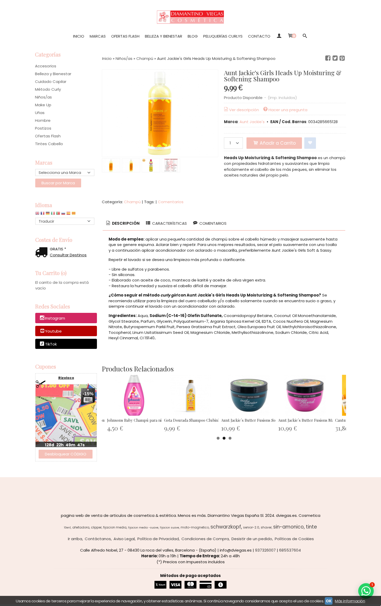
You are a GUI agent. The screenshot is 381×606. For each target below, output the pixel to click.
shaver (266, 527)
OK (328, 601)
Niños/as (43, 97)
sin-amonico (288, 526)
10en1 (67, 528)
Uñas (40, 112)
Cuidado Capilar (50, 81)
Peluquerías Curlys (223, 36)
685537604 (290, 550)
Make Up (43, 105)
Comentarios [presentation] (212, 223)
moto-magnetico (195, 527)
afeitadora (80, 527)
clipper (96, 527)
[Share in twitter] (335, 58)
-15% (88, 393)
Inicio (78, 36)
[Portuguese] (58, 214)
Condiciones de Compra (205, 538)
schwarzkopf (225, 526)
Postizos (43, 128)
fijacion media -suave (143, 528)
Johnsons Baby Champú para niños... (138, 420)
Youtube (53, 331)
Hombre (43, 120)
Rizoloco (66, 377)
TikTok (51, 344)
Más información (350, 601)
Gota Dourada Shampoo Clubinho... (194, 420)
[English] (37, 214)
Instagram (55, 318)
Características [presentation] (169, 223)
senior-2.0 (251, 527)
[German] (48, 214)
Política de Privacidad (158, 538)
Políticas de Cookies (294, 538)
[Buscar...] (305, 36)
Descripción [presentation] (125, 223)
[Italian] (53, 214)
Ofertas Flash (125, 36)
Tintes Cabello (49, 143)
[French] (42, 214)
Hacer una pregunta (288, 109)
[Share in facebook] (327, 58)
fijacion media (114, 527)
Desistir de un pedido (251, 538)
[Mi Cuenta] (279, 36)
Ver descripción (244, 109)
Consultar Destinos (68, 255)
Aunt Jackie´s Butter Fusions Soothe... (253, 420)
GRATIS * (58, 249)
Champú (132, 202)
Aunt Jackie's (252, 121)
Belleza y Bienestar (163, 36)
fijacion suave (169, 528)
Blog (193, 36)
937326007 (265, 550)
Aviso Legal (124, 538)
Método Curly (48, 89)
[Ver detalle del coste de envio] (42, 252)
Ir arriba (75, 538)
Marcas (98, 36)
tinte (311, 526)
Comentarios (171, 202)
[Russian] (63, 214)
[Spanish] (68, 214)
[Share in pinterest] (342, 58)
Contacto (259, 36)
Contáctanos (98, 538)
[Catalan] (74, 214)
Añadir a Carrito (277, 143)
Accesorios (45, 66)
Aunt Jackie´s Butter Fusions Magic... (309, 420)
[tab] (122, 223)
